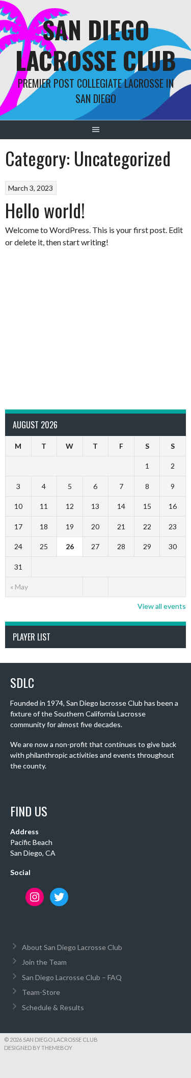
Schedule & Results (53, 1007)
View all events (162, 606)
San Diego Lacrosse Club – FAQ (72, 977)
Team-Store (41, 992)
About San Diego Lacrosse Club (72, 947)
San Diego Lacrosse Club (95, 44)
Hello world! (45, 209)
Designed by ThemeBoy (38, 1047)
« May (19, 586)
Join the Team (44, 962)
